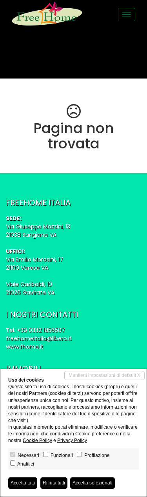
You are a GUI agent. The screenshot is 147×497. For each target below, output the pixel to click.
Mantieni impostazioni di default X (104, 375)
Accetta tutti (23, 483)
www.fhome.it (25, 347)
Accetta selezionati (93, 483)
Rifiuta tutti (54, 483)
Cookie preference (95, 434)
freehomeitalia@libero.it (39, 338)
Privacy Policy (72, 440)
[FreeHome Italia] (47, 13)
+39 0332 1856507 (41, 330)
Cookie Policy (37, 440)
